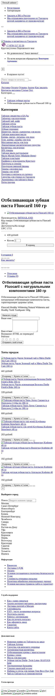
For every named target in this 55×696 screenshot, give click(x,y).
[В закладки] (5, 258)
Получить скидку (15, 614)
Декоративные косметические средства (20, 145)
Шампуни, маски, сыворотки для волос (21, 131)
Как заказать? (8, 260)
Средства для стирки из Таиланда (18, 177)
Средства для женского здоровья (23, 647)
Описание (12, 273)
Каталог (5, 82)
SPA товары (7, 150)
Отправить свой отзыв (12, 342)
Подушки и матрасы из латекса (16, 174)
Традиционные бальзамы (19, 665)
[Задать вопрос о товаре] (2, 258)
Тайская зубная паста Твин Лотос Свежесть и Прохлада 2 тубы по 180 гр (24, 407)
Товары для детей (10, 171)
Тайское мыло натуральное (14, 153)
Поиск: (4, 500)
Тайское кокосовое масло (13, 134)
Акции (31, 87)
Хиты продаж (8, 182)
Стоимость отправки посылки (22, 578)
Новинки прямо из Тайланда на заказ (25, 641)
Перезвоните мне (25, 48)
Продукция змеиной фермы (15, 166)
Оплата (14, 87)
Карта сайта (13, 627)
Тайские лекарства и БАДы (15, 115)
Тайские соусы (8, 123)
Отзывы (23, 87)
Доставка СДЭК (15, 568)
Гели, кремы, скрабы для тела (16, 139)
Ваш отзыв (6, 331)
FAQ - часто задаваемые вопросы (23, 611)
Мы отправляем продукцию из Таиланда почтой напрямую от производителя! (27, 19)
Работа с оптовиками (17, 616)
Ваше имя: (6, 318)
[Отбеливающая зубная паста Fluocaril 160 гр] (30, 213)
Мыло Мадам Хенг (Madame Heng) (18, 155)
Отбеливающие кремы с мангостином (26, 652)
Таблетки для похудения (13, 118)
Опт (31, 90)
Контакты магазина (11, 90)
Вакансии (12, 565)
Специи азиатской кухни (19, 668)
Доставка (5, 87)
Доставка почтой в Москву (20, 606)
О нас (10, 576)
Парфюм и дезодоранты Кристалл (18, 161)
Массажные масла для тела (14, 142)
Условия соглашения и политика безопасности (30, 573)
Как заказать (41, 87)
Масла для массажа (16, 657)
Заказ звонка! (22, 53)
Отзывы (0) (12, 276)
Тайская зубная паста (11, 126)
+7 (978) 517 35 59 (15, 45)
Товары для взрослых (12, 169)
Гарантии (12, 624)
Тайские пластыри (10, 158)
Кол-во (10, 240)
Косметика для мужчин (12, 147)
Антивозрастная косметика (20, 649)
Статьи (24, 90)
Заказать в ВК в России (19, 15)
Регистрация (13, 8)
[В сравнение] (8, 258)
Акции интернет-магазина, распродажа (26, 603)
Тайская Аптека (15, 644)
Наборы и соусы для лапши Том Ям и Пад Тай (30, 671)
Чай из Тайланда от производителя (24, 673)
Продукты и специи (11, 163)
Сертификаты (14, 609)
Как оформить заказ (17, 622)
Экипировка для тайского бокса (17, 179)
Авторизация (13, 10)
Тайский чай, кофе (10, 121)
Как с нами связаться (17, 601)
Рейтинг (5, 336)
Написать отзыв (9, 315)
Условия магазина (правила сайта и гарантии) (30, 584)
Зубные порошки (9, 129)
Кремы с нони (14, 655)
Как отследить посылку (19, 619)
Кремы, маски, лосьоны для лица (17, 137)
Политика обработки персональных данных (29, 581)
